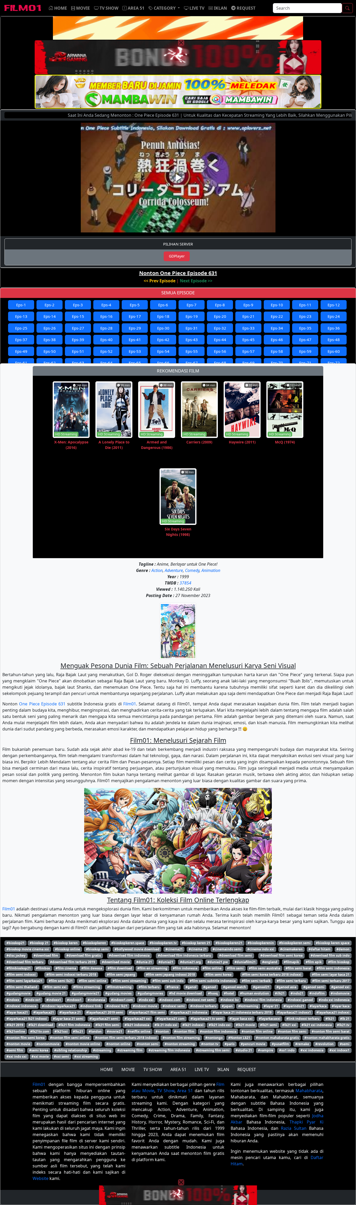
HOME (106, 1069)
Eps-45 (248, 339)
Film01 (129, 704)
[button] (164, 8)
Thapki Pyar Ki (306, 1122)
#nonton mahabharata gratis (326, 1038)
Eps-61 (21, 362)
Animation (210, 570)
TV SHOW (152, 1069)
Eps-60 (334, 351)
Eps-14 (50, 316)
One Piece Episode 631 (42, 704)
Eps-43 (192, 339)
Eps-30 (163, 328)
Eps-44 (220, 339)
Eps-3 (78, 304)
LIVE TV (202, 1069)
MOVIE (128, 1069)
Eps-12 (334, 304)
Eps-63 (78, 362)
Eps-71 (305, 362)
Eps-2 (49, 304)
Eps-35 (305, 328)
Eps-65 (135, 362)
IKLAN (223, 1069)
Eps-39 (78, 339)
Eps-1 (21, 304)
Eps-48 (334, 339)
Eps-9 (248, 304)
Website (40, 1178)
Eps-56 (220, 351)
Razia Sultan (293, 1128)
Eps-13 (21, 316)
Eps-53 (135, 351)
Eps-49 (21, 351)
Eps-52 (106, 351)
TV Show (166, 1090)
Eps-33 (248, 328)
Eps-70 (277, 362)
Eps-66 (163, 362)
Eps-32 (220, 328)
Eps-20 (220, 316)
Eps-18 (163, 316)
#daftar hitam (319, 949)
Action (157, 570)
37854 (185, 583)
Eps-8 (220, 304)
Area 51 (185, 1090)
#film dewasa (91, 968)
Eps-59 (305, 351)
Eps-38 (50, 339)
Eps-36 (334, 328)
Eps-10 (277, 304)
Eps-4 (106, 304)
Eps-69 (248, 362)
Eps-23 (305, 316)
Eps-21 (248, 316)
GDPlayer (177, 256)
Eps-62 (50, 362)
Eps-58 (277, 351)
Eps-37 (21, 339)
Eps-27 (78, 328)
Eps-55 (192, 351)
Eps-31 (192, 328)
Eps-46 (277, 339)
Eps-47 (305, 339)
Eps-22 (277, 316)
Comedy (192, 570)
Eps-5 (135, 304)
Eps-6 (163, 304)
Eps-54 (163, 351)
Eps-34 (277, 328)
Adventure (174, 570)
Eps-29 (135, 328)
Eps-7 (192, 304)
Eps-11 (305, 304)
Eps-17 (135, 316)
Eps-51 (78, 351)
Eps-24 (334, 316)
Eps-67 (192, 362)
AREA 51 (178, 1069)
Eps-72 (334, 362)
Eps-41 (135, 339)
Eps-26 (50, 328)
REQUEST (246, 1069)
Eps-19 (192, 316)
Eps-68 (220, 362)
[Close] (181, 42)
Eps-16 (106, 316)
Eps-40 (106, 339)
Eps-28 (106, 328)
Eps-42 (163, 339)
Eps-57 (248, 351)
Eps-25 (21, 328)
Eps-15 (78, 316)
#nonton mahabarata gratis (277, 1038)
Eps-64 (106, 362)
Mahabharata (309, 1090)
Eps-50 (50, 351)
